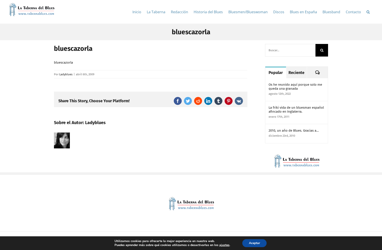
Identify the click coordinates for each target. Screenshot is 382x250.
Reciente (296, 72)
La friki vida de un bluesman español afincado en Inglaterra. (296, 110)
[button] (368, 12)
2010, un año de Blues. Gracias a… (294, 131)
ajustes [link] (224, 245)
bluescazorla (63, 62)
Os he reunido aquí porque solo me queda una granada (295, 87)
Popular (276, 72)
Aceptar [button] (254, 243)
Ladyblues (66, 74)
